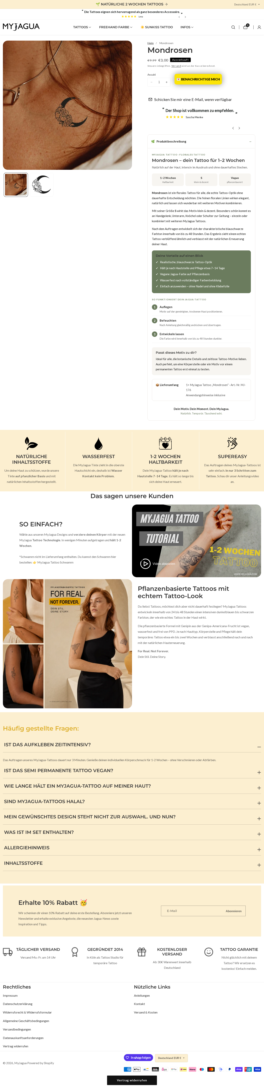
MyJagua (20, 1063)
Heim (150, 43)
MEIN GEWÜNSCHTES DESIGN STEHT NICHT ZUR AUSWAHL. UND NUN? (90, 817)
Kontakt (139, 1004)
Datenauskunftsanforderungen (23, 1038)
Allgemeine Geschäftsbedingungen (26, 1021)
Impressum (10, 995)
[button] (80, 27)
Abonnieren (234, 911)
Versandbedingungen (17, 1029)
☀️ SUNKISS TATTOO (157, 27)
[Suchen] (233, 27)
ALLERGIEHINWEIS (26, 847)
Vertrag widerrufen (15, 1046)
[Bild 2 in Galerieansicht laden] (42, 185)
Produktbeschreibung (168, 141)
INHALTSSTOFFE (23, 863)
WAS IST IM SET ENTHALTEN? (39, 832)
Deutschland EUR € (245, 4)
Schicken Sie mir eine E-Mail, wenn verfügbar (193, 99)
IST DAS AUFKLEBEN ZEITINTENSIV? (47, 744)
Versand (176, 65)
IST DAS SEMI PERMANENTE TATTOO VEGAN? (58, 770)
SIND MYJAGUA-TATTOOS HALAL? (44, 801)
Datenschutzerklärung (17, 1004)
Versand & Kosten (146, 1012)
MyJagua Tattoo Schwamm (55, 562)
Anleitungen (142, 995)
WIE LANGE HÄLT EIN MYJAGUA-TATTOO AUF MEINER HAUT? (77, 786)
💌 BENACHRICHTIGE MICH (198, 79)
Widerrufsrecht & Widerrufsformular (27, 1012)
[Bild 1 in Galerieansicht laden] (16, 185)
